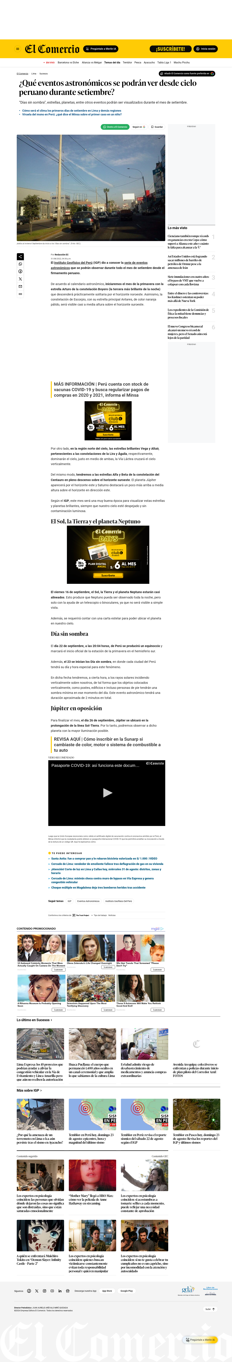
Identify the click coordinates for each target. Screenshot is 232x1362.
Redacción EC (61, 254)
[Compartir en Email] (20, 286)
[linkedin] (60, 1291)
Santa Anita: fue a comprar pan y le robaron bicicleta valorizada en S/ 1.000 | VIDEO (104, 858)
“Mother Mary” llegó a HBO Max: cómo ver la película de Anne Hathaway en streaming (91, 1199)
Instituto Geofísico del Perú (118, 901)
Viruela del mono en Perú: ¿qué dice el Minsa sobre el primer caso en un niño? (72, 114)
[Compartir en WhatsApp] (20, 264)
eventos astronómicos (88, 901)
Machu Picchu (182, 62)
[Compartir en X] (20, 279)
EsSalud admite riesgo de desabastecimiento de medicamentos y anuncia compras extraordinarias (144, 1069)
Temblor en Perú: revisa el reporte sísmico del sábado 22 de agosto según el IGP (144, 1139)
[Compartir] (20, 256)
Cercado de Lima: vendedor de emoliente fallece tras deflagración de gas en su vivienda (107, 864)
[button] (107, 793)
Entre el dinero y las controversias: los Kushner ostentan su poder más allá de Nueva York (188, 297)
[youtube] (52, 1291)
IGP (69, 901)
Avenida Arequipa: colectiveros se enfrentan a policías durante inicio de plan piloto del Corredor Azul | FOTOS (195, 1069)
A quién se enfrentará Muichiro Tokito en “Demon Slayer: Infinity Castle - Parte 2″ (39, 1260)
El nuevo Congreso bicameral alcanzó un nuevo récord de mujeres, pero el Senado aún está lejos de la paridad (187, 331)
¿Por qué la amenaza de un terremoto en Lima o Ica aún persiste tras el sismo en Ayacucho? (40, 1139)
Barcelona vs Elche (68, 62)
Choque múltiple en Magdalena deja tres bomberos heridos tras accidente (98, 887)
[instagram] (44, 1291)
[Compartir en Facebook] (20, 271)
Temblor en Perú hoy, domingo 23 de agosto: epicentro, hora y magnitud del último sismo (91, 1139)
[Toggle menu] (17, 48)
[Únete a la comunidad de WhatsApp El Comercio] (115, 127)
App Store (107, 1291)
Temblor (127, 62)
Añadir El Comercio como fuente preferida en (186, 73)
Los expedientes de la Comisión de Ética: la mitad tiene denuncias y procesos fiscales (188, 313)
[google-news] (68, 1291)
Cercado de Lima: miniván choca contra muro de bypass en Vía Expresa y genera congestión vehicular (102, 880)
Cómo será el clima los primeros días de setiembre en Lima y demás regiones (71, 110)
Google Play (127, 1291)
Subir (208, 1309)
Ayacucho (149, 62)
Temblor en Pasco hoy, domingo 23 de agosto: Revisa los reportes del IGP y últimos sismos (196, 1139)
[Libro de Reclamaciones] (210, 1291)
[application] (106, 793)
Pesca (137, 62)
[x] (37, 1291)
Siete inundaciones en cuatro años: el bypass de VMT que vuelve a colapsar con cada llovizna (188, 280)
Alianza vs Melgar (92, 62)
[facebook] (29, 1291)
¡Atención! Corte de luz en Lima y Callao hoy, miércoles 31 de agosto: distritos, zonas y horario (106, 871)
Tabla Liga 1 (164, 62)
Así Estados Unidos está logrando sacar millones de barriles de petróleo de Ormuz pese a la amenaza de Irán (187, 261)
